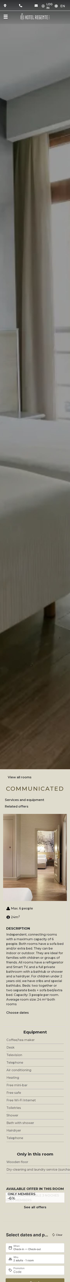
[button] (7, 857)
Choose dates (17, 1012)
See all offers (35, 1207)
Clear (59, 1234)
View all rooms (20, 777)
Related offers (16, 806)
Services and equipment (24, 800)
